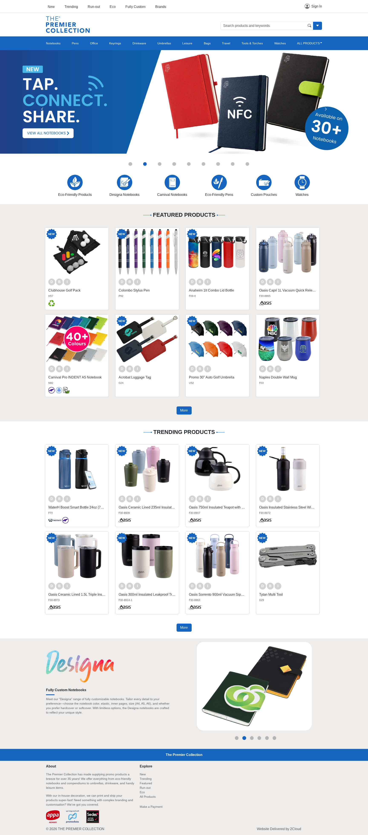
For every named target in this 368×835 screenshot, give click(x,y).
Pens (75, 43)
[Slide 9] (247, 164)
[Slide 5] (189, 164)
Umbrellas (164, 43)
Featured (146, 783)
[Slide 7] (218, 164)
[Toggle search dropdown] (317, 26)
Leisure (187, 43)
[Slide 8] (232, 164)
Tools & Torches (252, 43)
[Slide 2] (145, 164)
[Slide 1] (130, 164)
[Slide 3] (159, 164)
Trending (71, 7)
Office (94, 43)
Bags (207, 43)
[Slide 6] (203, 164)
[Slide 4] (174, 164)
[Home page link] (68, 24)
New (51, 7)
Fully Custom (135, 7)
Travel (226, 43)
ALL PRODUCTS (308, 43)
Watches (280, 43)
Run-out (94, 7)
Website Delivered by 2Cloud (279, 829)
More (184, 410)
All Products (148, 796)
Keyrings (115, 43)
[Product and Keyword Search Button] (309, 26)
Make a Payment (151, 806)
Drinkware (139, 43)
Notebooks (53, 43)
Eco (113, 7)
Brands (160, 7)
